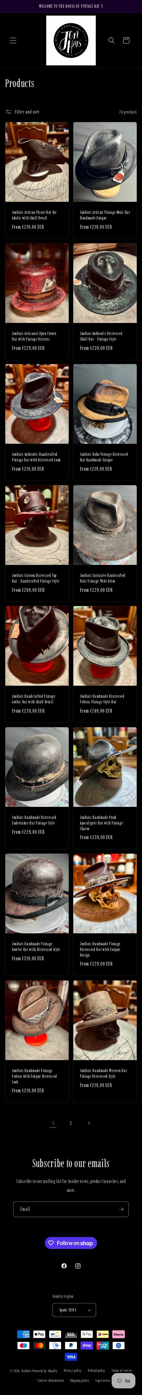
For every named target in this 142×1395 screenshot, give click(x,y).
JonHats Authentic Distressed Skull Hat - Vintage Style (101, 336)
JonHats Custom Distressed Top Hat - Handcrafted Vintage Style (35, 578)
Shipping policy (79, 1380)
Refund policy (96, 1370)
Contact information (51, 1380)
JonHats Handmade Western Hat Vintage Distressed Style (103, 1073)
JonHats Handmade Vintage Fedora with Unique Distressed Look (34, 1076)
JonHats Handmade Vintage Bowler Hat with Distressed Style (36, 946)
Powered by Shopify (44, 1370)
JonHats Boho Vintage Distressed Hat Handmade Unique (104, 456)
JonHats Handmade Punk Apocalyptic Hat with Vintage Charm (101, 822)
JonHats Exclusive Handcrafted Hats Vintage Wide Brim (102, 578)
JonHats (26, 1370)
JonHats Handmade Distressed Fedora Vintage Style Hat (102, 698)
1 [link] (53, 1123)
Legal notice (102, 1380)
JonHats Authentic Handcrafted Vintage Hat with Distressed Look (36, 456)
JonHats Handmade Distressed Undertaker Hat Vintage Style (34, 819)
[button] (13, 40)
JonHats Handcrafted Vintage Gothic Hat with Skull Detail (33, 698)
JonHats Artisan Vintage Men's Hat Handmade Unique (105, 214)
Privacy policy (73, 1370)
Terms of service (122, 1370)
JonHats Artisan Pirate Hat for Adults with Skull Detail (34, 214)
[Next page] (89, 1123)
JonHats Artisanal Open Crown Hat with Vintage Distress (34, 336)
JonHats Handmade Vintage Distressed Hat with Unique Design (100, 949)
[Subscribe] (121, 1209)
